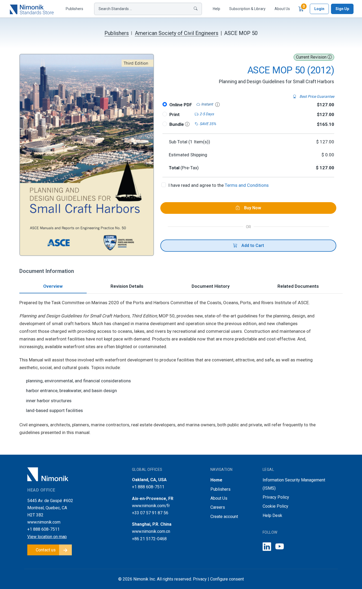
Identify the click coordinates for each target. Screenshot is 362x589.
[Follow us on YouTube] (279, 547)
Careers (217, 507)
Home (216, 479)
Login (319, 9)
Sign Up (342, 9)
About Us (282, 9)
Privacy (200, 579)
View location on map (47, 536)
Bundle (177, 124)
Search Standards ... (115, 9)
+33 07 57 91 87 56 (150, 512)
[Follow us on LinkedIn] (267, 547)
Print (174, 114)
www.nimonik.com (43, 522)
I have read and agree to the (218, 185)
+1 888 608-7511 (43, 529)
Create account (224, 516)
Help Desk (272, 515)
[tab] (53, 287)
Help (216, 9)
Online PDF (180, 104)
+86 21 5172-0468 (149, 538)
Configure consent (227, 579)
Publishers (74, 9)
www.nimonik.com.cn (151, 531)
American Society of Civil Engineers (176, 33)
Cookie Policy (275, 506)
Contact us (46, 549)
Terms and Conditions (247, 185)
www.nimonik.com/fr (151, 505)
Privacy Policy (276, 497)
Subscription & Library (247, 9)
